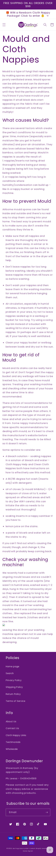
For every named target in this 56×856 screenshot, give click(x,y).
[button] (3, 24)
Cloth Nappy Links (16, 735)
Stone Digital (28, 851)
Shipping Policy (14, 687)
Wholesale (12, 749)
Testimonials (13, 742)
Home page (12, 666)
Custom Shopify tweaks (38, 848)
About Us (11, 721)
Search (10, 673)
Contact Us (12, 728)
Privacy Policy (14, 680)
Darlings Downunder (21, 848)
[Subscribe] (46, 812)
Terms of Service (15, 701)
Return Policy (13, 694)
